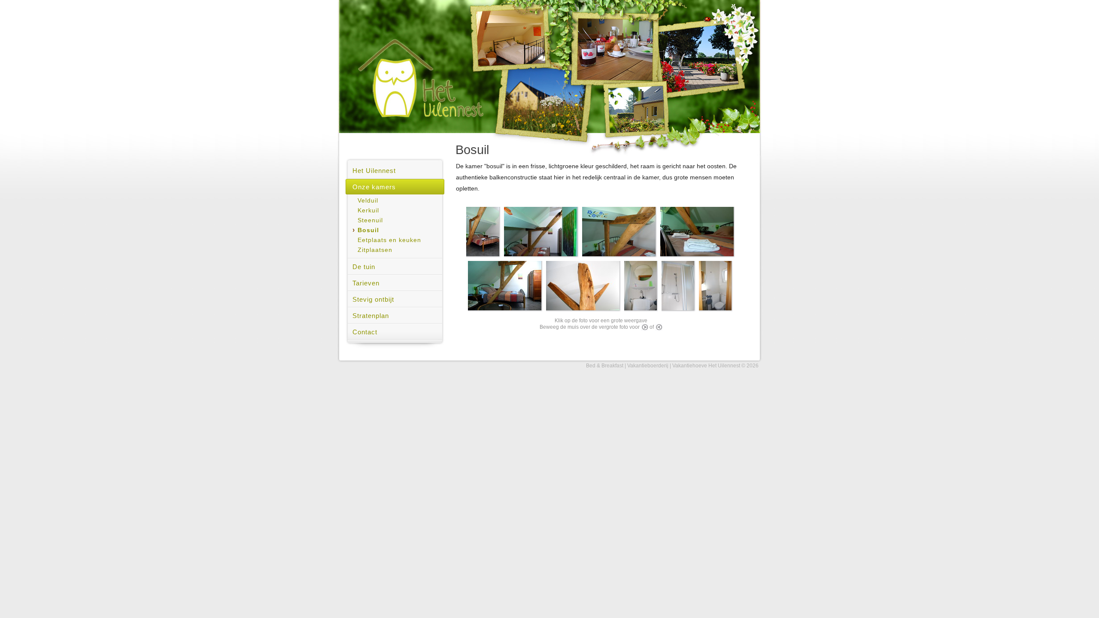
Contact (364, 332)
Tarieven (365, 283)
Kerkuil (368, 210)
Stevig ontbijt (373, 299)
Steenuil (370, 220)
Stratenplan (370, 315)
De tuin (363, 266)
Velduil (368, 200)
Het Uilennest (374, 170)
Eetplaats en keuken (389, 240)
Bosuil (368, 230)
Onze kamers (374, 187)
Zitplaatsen (375, 250)
